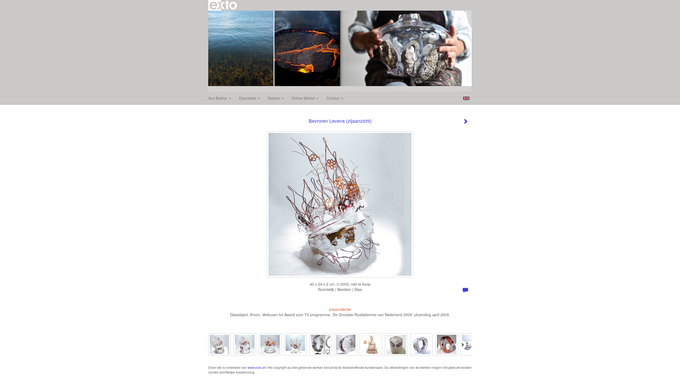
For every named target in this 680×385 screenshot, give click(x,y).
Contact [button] (333, 98)
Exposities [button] (248, 98)
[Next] (462, 345)
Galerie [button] (274, 98)
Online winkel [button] (304, 98)
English (466, 98)
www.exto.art (257, 367)
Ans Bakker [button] (218, 98)
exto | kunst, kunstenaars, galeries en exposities (223, 5)
